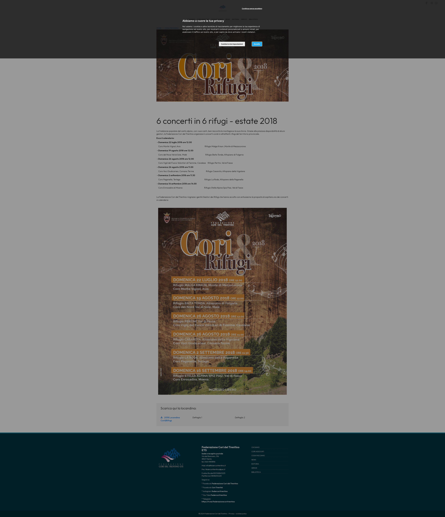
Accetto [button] (257, 44)
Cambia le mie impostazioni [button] (232, 44)
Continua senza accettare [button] (252, 9)
